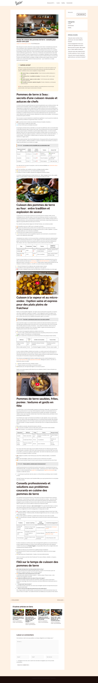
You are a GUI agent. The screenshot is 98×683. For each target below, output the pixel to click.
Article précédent (15, 600)
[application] (54, 3)
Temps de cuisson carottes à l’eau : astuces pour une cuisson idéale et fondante (75, 39)
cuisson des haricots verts (22, 359)
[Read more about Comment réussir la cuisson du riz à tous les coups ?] (18, 612)
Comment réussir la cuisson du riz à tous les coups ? (18, 618)
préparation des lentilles (35, 359)
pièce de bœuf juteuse (44, 260)
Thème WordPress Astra (61, 678)
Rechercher (70, 12)
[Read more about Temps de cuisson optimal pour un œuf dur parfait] (43, 612)
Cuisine (58, 3)
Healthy (63, 3)
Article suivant (60, 600)
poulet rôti (34, 470)
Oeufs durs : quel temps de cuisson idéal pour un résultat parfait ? (56, 618)
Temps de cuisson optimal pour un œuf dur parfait (43, 618)
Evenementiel (69, 3)
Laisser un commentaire (22, 43)
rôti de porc (33, 260)
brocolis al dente (33, 262)
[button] (78, 3)
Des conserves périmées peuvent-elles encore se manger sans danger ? (30, 619)
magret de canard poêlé (49, 470)
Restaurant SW (50, 3)
